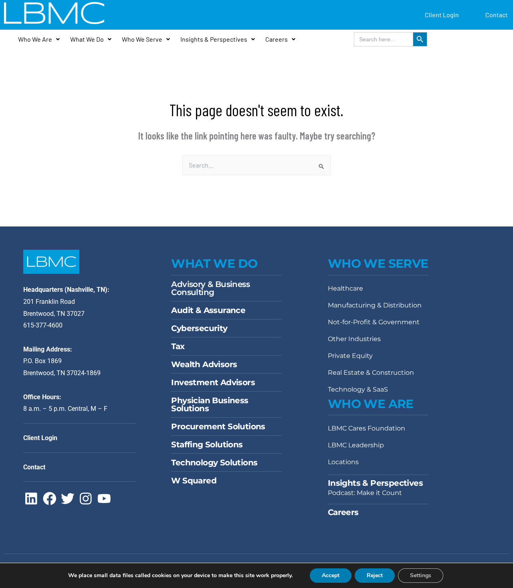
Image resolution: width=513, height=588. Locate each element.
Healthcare (345, 288)
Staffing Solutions (206, 444)
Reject (375, 575)
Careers (276, 39)
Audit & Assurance (208, 310)
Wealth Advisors (204, 364)
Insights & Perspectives (213, 39)
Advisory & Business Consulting (210, 288)
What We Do (87, 39)
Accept (330, 575)
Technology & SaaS (358, 389)
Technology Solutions (214, 462)
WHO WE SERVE (378, 263)
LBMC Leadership (356, 445)
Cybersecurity (199, 328)
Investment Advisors (213, 382)
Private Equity (350, 356)
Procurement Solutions (218, 426)
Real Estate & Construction (371, 372)
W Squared (193, 480)
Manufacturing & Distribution (375, 305)
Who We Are (35, 39)
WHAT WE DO (214, 263)
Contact (496, 14)
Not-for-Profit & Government (374, 322)
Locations (343, 462)
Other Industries (354, 339)
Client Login (442, 14)
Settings (420, 575)
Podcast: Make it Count (365, 493)
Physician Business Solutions (209, 404)
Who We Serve (142, 39)
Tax (177, 346)
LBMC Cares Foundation (366, 428)
